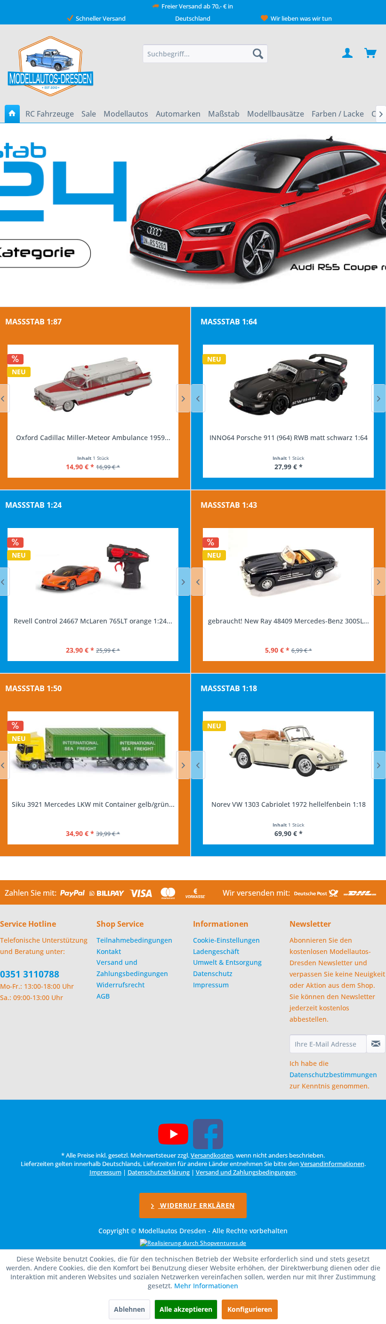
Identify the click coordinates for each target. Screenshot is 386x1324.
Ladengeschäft (216, 951)
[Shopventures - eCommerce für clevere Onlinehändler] (193, 1243)
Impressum (211, 984)
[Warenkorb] (371, 53)
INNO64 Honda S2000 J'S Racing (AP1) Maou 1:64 (288, 437)
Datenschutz (213, 973)
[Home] (12, 114)
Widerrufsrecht (120, 984)
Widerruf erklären (196, 1205)
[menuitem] (205, 53)
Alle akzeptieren (186, 1309)
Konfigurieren (249, 1309)
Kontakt (108, 951)
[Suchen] (258, 53)
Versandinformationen (332, 1163)
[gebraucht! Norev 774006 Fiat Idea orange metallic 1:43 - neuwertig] (288, 568)
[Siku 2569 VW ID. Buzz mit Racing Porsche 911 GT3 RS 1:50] (93, 751)
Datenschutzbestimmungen (333, 1074)
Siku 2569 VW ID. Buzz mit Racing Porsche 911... (93, 804)
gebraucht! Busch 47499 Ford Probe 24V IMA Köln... (93, 437)
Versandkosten (212, 1155)
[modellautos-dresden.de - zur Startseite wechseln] (51, 66)
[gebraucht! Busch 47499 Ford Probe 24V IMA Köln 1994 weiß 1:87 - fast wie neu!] (93, 385)
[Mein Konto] (347, 53)
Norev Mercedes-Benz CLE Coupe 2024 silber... (288, 804)
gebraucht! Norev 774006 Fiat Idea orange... (288, 620)
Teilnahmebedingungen (134, 940)
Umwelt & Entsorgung (227, 962)
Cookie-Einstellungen (226, 940)
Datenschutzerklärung (159, 1172)
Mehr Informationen (206, 1285)
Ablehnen (129, 1309)
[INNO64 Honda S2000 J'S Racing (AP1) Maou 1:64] (288, 385)
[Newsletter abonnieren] (376, 1043)
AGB (103, 996)
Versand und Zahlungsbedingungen (132, 968)
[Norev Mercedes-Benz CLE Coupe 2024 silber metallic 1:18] (288, 751)
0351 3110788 (29, 974)
